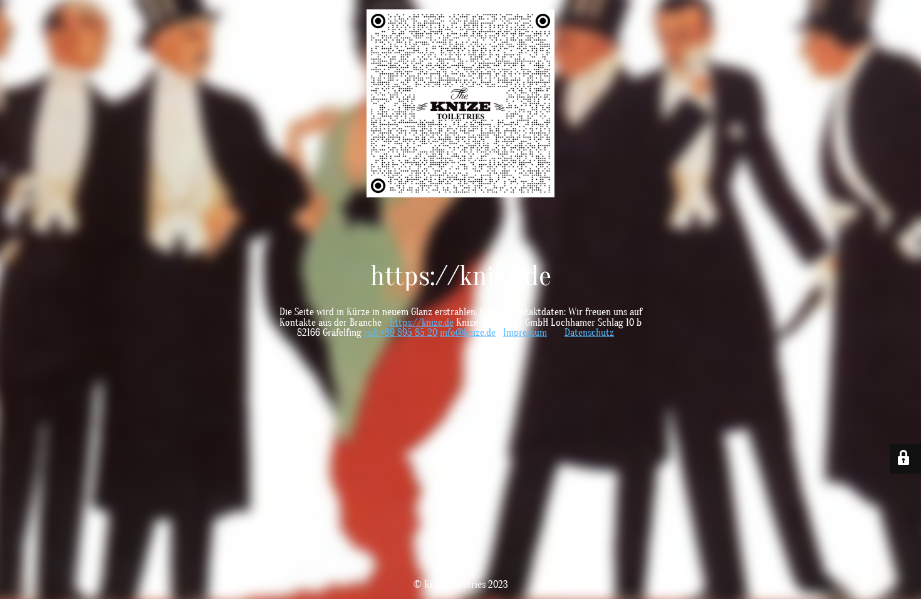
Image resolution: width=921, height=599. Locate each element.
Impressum (525, 332)
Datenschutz (589, 332)
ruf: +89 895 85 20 (400, 332)
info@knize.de (468, 332)
